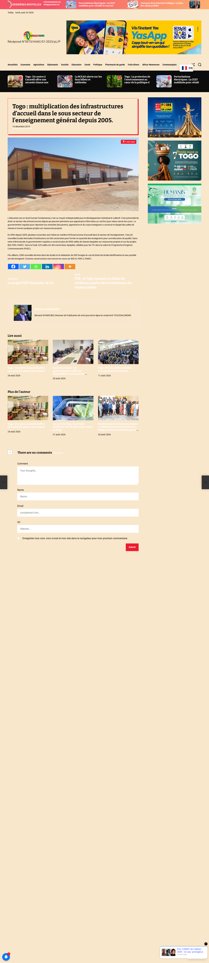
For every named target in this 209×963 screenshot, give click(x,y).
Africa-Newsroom (150, 64)
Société (65, 64)
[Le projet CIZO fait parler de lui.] (3, 482)
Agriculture (38, 64)
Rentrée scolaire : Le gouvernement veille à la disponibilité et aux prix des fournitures (69, 372)
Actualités (13, 64)
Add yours (58, 453)
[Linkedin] (47, 266)
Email (20, 506)
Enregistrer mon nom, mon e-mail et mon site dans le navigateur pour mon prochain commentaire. (75, 538)
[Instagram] (58, 266)
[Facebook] (13, 266)
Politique (97, 64)
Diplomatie (52, 64)
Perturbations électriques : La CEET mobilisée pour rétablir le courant (58, 4)
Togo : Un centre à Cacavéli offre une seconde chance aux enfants (36, 81)
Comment (22, 463)
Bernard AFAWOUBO (22, 129)
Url (18, 522)
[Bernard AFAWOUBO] (23, 313)
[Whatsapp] (36, 266)
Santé (87, 64)
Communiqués (169, 64)
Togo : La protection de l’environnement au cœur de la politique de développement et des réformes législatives (137, 82)
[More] (70, 266)
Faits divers (133, 64)
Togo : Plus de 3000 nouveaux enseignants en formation (115, 369)
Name (20, 489)
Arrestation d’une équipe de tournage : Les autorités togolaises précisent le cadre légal (186, 4)
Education (76, 64)
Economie (25, 64)
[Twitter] (24, 266)
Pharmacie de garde (115, 64)
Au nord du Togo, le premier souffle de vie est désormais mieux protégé (73, 427)
